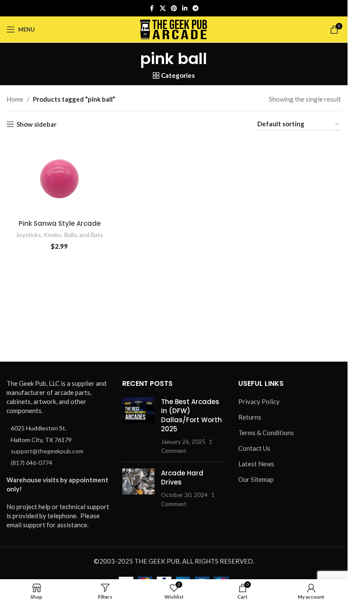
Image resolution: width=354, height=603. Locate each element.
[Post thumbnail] (138, 426)
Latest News (256, 464)
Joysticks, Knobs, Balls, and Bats (59, 234)
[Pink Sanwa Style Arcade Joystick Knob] (59, 177)
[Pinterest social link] (174, 8)
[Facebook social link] (152, 8)
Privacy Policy (259, 401)
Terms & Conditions (266, 432)
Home (14, 99)
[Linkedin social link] (185, 8)
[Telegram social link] (195, 8)
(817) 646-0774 (31, 462)
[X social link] (162, 8)
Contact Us (254, 448)
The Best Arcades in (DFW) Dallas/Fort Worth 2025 (191, 415)
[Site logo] (174, 28)
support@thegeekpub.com (47, 451)
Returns (249, 417)
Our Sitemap (256, 479)
